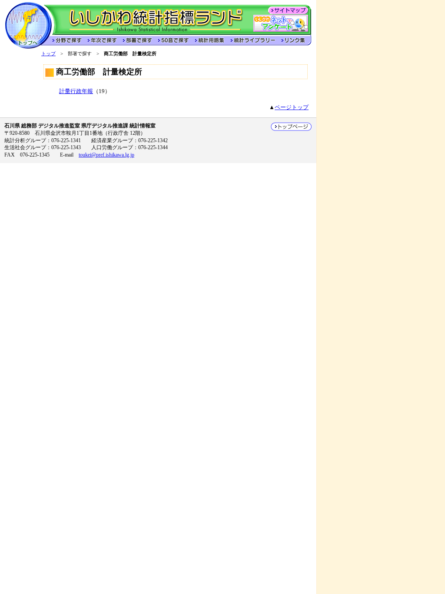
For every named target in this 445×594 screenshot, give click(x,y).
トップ (48, 53)
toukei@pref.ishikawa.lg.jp (106, 155)
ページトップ (292, 107)
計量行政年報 (76, 91)
